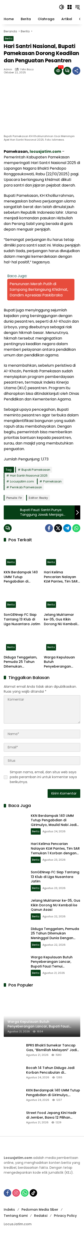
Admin (8, 69)
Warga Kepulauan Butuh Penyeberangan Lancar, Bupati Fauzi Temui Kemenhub (60, 662)
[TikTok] (33, 1193)
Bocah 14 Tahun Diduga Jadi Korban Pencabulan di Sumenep (50, 1070)
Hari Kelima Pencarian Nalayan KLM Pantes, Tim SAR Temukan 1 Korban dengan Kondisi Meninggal (61, 577)
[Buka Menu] (69, 7)
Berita (8, 38)
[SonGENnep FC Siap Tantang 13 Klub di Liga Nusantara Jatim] (22, 599)
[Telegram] (67, 528)
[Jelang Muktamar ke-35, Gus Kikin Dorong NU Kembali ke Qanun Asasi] (62, 599)
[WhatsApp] (76, 528)
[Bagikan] (76, 71)
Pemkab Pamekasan (26, 487)
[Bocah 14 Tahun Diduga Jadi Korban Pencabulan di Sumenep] (13, 1072)
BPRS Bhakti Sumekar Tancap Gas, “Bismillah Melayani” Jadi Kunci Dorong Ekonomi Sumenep (51, 1047)
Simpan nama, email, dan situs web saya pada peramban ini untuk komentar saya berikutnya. (43, 777)
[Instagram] (16, 1193)
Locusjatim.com (22, 481)
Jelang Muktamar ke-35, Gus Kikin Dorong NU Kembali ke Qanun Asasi (60, 619)
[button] (61, 7)
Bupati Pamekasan (35, 469)
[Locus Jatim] (29, 6)
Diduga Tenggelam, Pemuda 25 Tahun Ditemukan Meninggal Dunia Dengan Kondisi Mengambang (20, 662)
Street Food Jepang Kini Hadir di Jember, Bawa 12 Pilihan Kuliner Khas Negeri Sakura (51, 1115)
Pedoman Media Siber (39, 1209)
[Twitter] (58, 528)
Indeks (9, 1209)
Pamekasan (52, 481)
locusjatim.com (45, 151)
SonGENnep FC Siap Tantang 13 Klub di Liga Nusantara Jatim (22, 619)
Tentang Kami (16, 1215)
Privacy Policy (65, 1215)
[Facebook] (49, 528)
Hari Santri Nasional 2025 (29, 475)
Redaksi (40, 1215)
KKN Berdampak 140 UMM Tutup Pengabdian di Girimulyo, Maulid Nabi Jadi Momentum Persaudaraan (22, 577)
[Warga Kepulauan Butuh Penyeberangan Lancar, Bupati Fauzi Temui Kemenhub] (62, 642)
